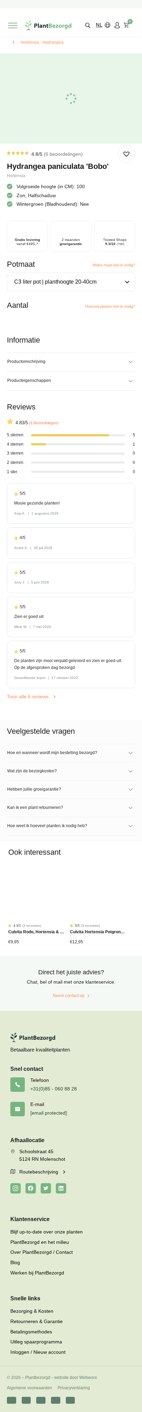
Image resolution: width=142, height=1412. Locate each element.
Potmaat (21, 264)
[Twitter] (46, 1188)
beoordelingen (63, 154)
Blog (15, 1262)
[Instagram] (15, 1188)
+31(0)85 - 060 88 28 (53, 1088)
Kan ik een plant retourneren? (35, 807)
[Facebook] (31, 1188)
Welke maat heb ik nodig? (113, 265)
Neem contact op (68, 995)
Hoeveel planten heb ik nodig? (110, 306)
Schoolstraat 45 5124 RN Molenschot (42, 1155)
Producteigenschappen (29, 380)
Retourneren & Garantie (36, 1321)
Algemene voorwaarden (29, 1387)
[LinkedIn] (61, 1188)
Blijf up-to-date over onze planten (46, 1232)
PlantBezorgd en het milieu (39, 1242)
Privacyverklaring (74, 1387)
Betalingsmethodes (31, 1331)
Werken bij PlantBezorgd (37, 1273)
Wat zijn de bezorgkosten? (32, 771)
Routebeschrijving (39, 1172)
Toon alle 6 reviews (28, 696)
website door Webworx (75, 1377)
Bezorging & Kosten (31, 1311)
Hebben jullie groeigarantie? (34, 789)
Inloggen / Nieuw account (37, 1352)
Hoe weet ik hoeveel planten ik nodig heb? (47, 825)
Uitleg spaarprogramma (36, 1341)
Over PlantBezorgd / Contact (41, 1252)
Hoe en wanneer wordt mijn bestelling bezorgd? (52, 752)
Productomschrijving (26, 361)
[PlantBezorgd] (48, 25)
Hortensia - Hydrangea (42, 42)
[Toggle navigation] (12, 25)
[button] (87, 25)
